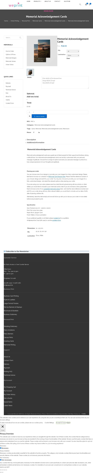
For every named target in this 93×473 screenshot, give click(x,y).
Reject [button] (68, 422)
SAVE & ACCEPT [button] (5, 467)
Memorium (66, 128)
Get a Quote (8, 398)
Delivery (8, 83)
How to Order (10, 51)
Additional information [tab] (35, 142)
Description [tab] (31, 140)
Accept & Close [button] (60, 422)
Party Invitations (9, 330)
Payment (8, 86)
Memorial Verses (11, 61)
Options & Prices (11, 54)
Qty (59, 50)
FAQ (7, 93)
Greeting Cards (9, 341)
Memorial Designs (11, 58)
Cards (33, 128)
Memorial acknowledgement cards (52, 128)
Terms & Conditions (52, 414)
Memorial (38, 128)
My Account (8, 391)
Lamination (61, 54)
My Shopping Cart (10, 387)
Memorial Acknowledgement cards (55, 21)
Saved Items (8, 402)
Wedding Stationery (10, 326)
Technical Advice (11, 89)
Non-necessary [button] (4, 457)
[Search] (20, 37)
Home (6, 21)
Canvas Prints (8, 337)
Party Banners (8, 334)
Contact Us (56, 218)
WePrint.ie (21, 414)
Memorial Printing (9, 345)
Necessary (5, 448)
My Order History (9, 394)
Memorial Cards (37, 21)
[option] (42, 51)
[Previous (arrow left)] (0, 472)
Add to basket (40, 116)
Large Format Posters (11, 303)
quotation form (56, 220)
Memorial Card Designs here (57, 176)
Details (29, 77)
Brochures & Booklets (11, 311)
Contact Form (10, 103)
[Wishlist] (86, 4)
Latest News (8, 405)
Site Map (70, 414)
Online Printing (15, 21)
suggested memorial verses (52, 189)
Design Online (48, 11)
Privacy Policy (41, 414)
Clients (8, 100)
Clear (68, 58)
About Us (8, 96)
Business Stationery (10, 314)
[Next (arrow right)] (2, 472)
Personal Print (26, 21)
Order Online (9, 64)
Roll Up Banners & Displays (13, 307)
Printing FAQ (8, 371)
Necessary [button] (3, 446)
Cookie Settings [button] (49, 422)
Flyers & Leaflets (9, 300)
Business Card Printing (11, 296)
